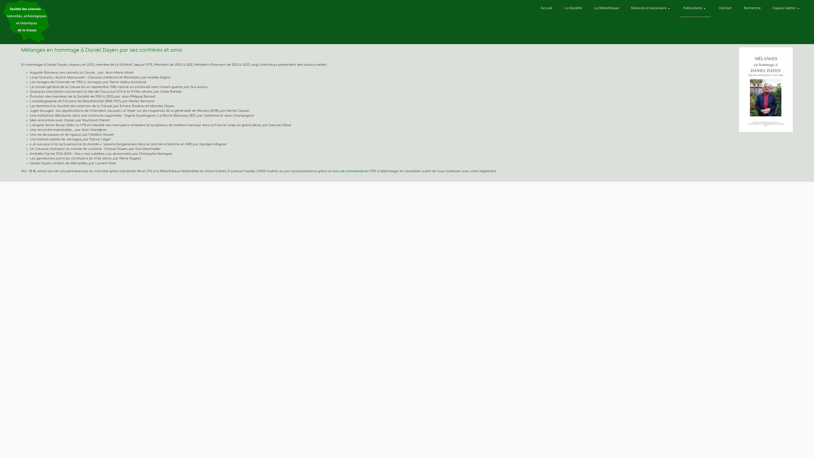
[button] (651, 8)
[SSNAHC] (26, 21)
